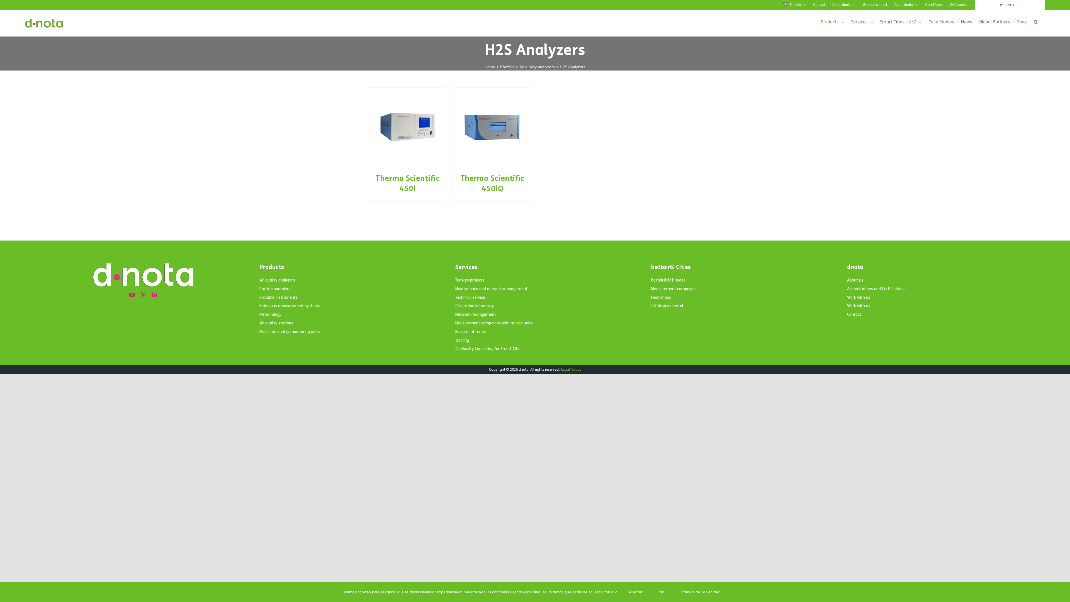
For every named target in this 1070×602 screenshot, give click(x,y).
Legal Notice (571, 369)
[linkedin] (154, 295)
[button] (1036, 22)
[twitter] (143, 295)
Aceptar (635, 592)
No (662, 592)
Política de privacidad (701, 592)
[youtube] (132, 295)
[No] (1063, 592)
